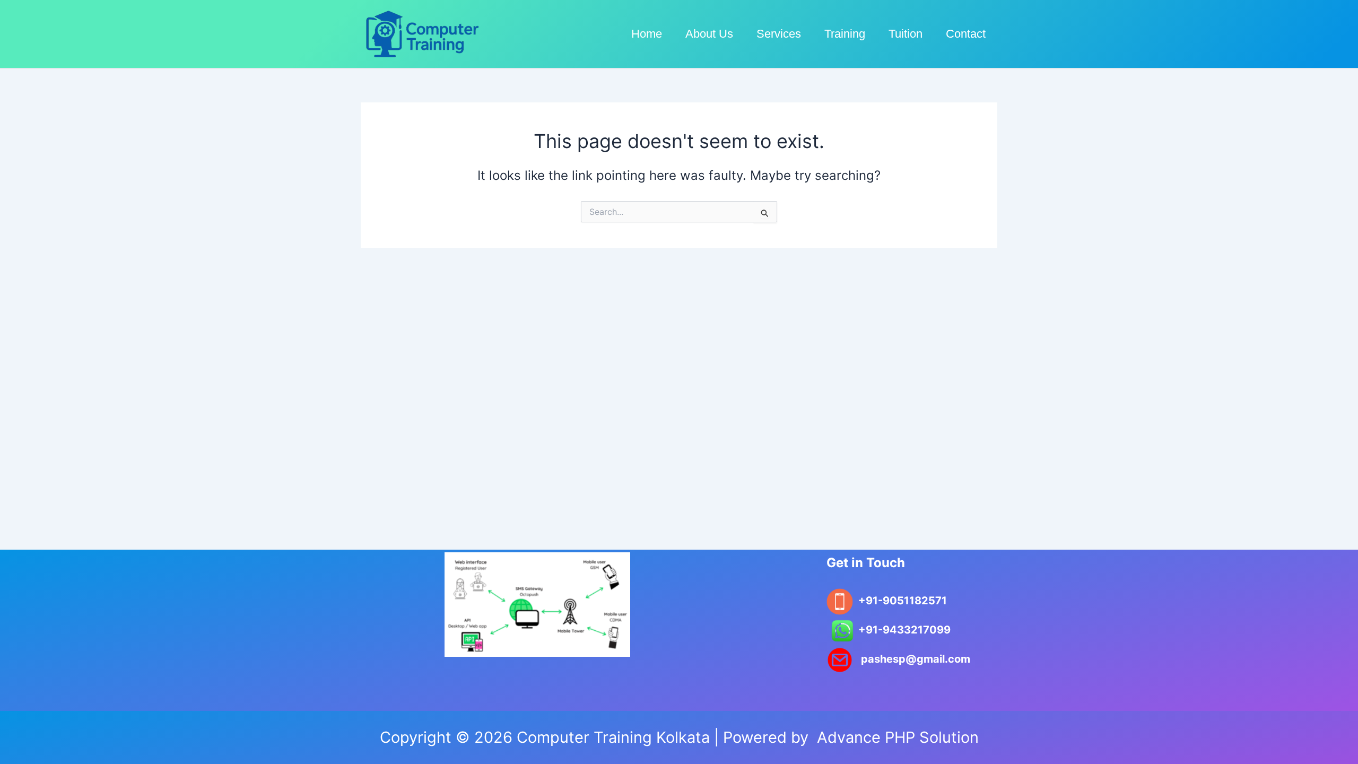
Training (844, 33)
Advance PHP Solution (896, 737)
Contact (966, 33)
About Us (709, 33)
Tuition (905, 33)
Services (778, 33)
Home (646, 33)
